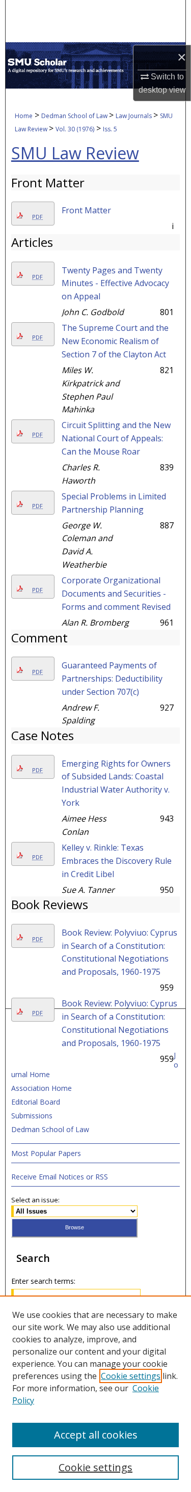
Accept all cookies (96, 1435)
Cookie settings (130, 1376)
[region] (95, 1394)
